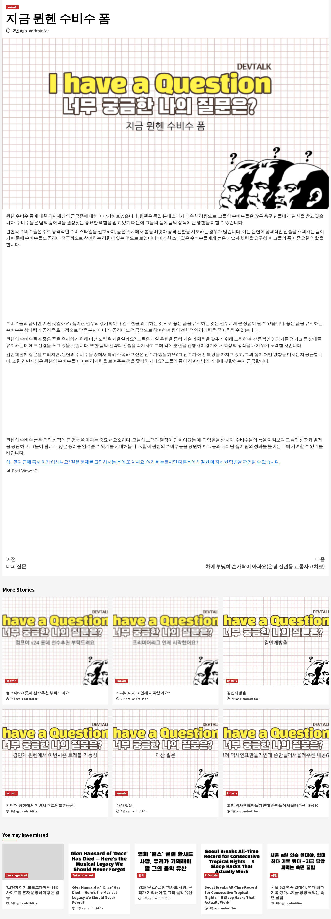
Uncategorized (16, 875)
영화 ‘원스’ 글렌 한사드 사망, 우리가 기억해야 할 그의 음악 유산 (165, 890)
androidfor (39, 30)
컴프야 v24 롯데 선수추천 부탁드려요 (37, 692)
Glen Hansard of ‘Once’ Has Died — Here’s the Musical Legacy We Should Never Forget (96, 895)
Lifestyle (211, 875)
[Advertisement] (165, 284)
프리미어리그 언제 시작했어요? (143, 692)
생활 (274, 875)
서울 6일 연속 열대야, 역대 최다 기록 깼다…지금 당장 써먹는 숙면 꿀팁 (297, 892)
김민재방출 (236, 692)
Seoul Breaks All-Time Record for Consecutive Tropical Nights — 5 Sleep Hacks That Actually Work (231, 895)
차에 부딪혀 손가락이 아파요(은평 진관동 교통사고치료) (265, 562)
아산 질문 (124, 805)
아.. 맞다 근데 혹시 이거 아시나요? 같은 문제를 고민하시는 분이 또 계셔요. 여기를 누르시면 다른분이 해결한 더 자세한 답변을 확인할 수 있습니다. (143, 461)
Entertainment (82, 875)
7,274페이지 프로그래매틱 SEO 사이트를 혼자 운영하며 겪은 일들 (32, 892)
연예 (141, 875)
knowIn (12, 7)
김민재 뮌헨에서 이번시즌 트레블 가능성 (40, 805)
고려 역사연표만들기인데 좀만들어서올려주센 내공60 (272, 805)
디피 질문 (16, 562)
